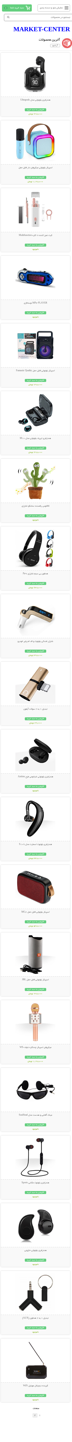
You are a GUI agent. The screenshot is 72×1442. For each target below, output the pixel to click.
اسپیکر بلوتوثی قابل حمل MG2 (35, 912)
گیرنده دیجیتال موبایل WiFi (35, 1386)
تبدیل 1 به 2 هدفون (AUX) (35, 1318)
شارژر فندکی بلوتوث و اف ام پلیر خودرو (35, 641)
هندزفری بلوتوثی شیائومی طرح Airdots (35, 777)
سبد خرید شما (17, 8)
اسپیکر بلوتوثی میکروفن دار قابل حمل (35, 168)
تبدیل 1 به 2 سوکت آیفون (35, 709)
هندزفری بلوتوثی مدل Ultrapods (35, 100)
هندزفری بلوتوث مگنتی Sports (35, 1183)
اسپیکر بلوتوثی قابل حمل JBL (35, 980)
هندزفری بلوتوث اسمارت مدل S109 (35, 844)
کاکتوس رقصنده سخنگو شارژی (35, 506)
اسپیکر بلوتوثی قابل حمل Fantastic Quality (35, 371)
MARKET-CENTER (41, 29)
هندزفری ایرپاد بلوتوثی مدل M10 (35, 438)
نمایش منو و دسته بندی (51, 8)
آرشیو (55, 45)
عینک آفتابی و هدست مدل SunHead (35, 1115)
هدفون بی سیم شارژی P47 (35, 574)
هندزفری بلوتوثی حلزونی (35, 1250)
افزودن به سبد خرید (35, 110)
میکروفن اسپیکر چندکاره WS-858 (35, 1047)
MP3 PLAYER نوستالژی (35, 303)
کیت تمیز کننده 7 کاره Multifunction (35, 235)
